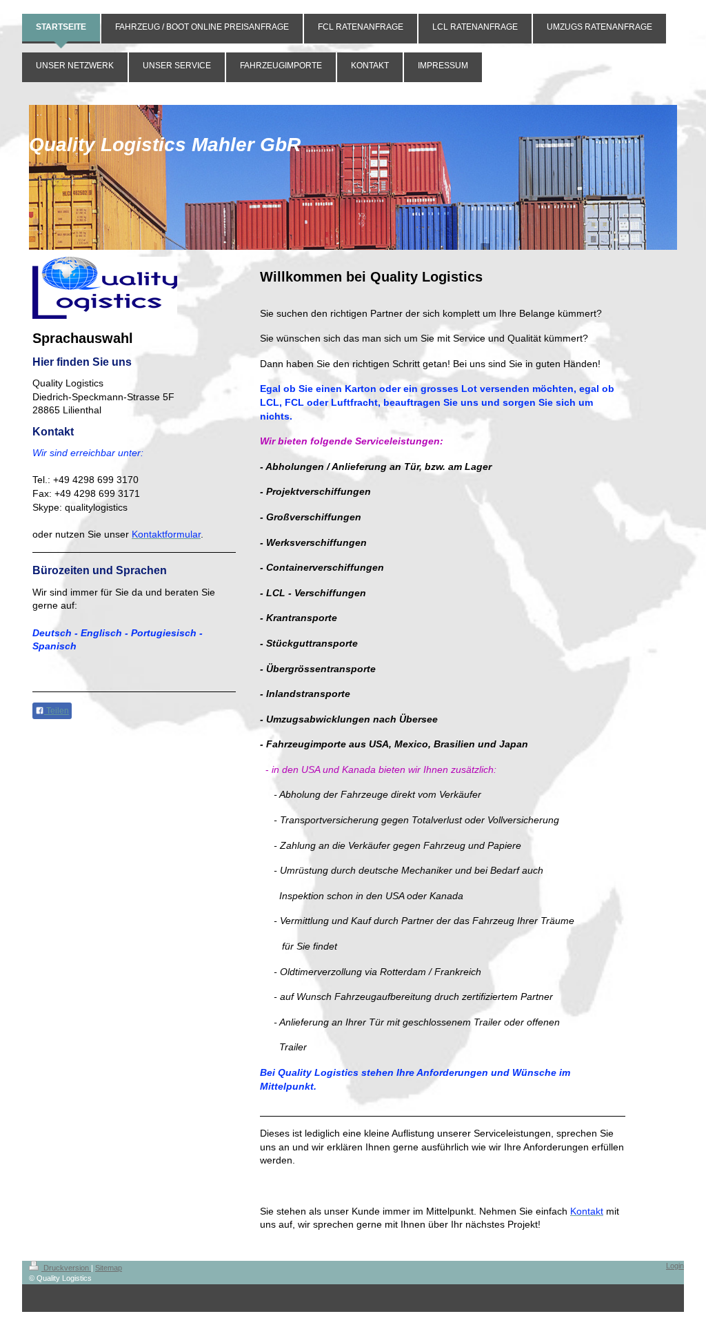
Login (675, 1266)
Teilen (56, 711)
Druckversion (66, 1268)
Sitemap (108, 1268)
